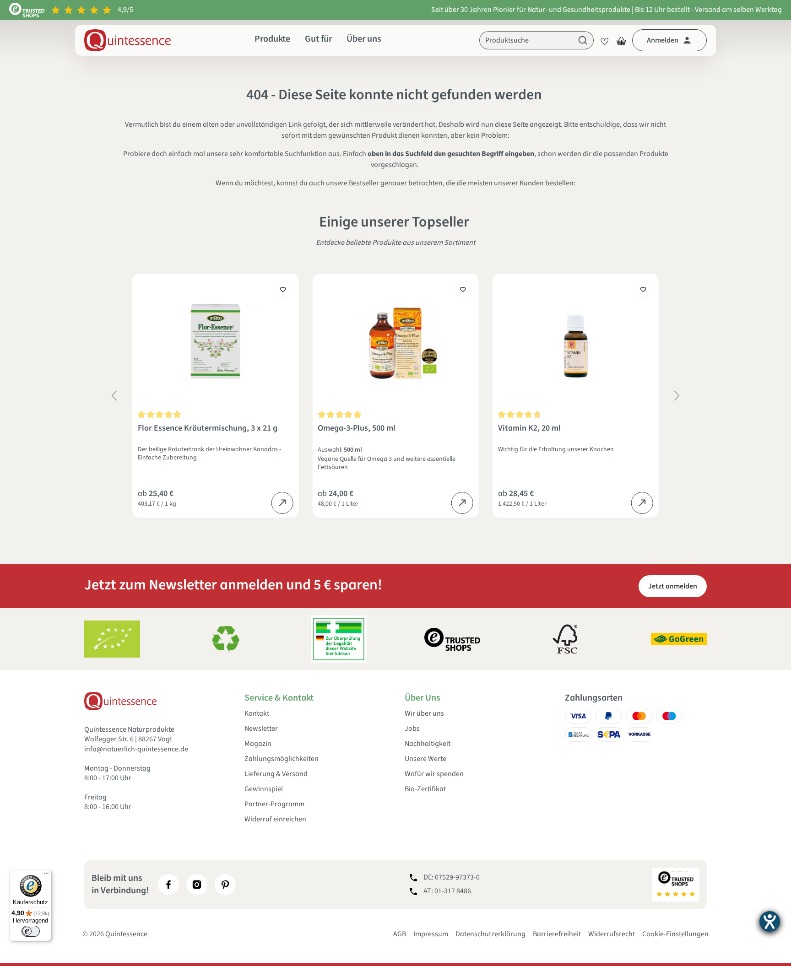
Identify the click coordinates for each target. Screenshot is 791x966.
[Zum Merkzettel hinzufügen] (283, 289)
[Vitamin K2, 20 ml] (575, 341)
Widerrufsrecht (611, 934)
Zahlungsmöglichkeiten (281, 759)
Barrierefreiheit (557, 934)
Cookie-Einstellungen (675, 934)
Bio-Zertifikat (425, 789)
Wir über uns (424, 713)
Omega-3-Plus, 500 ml (357, 428)
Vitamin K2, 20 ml (529, 428)
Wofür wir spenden (434, 774)
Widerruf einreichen (275, 819)
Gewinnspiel (263, 789)
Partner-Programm (274, 804)
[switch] (31, 931)
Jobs (412, 729)
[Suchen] (583, 40)
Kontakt (256, 713)
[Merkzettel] (602, 40)
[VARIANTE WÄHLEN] (282, 503)
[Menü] (46, 875)
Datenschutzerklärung (490, 934)
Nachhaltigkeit (427, 744)
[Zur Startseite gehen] (127, 40)
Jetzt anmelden (672, 586)
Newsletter (261, 729)
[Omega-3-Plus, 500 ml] (395, 341)
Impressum (430, 934)
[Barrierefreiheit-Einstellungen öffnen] (769, 921)
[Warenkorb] (621, 40)
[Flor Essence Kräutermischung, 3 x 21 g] (215, 341)
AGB (399, 934)
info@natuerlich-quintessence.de (136, 749)
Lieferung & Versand (276, 774)
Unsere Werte (425, 759)
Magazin (257, 744)
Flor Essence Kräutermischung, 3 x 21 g (207, 428)
